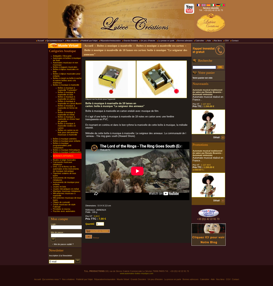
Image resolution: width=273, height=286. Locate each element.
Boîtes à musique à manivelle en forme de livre (67, 108)
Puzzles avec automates (64, 211)
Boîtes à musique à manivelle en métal (66, 113)
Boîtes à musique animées (65, 139)
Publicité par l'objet (89, 41)
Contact (235, 41)
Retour (95, 238)
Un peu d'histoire (148, 41)
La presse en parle (166, 41)
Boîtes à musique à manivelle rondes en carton (67, 125)
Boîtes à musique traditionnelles (67, 152)
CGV (227, 41)
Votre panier (206, 72)
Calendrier (199, 41)
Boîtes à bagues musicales (65, 67)
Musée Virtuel (68, 45)
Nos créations (72, 41)
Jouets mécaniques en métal (66, 189)
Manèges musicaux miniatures (66, 191)
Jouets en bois (59, 187)
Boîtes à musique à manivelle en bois (66, 93)
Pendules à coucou (61, 209)
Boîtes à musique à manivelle (66, 85)
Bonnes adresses (184, 41)
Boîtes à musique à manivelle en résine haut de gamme (68, 119)
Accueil (41, 41)
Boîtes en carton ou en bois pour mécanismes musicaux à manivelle (68, 132)
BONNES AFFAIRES (63, 156)
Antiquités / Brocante (62, 56)
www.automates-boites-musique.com (136, 273)
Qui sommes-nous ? (55, 41)
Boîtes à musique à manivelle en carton (66, 98)
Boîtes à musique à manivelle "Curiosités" (67, 89)
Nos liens (218, 41)
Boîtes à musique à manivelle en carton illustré (70, 102)
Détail (216, 137)
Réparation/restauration (110, 41)
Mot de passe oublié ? (64, 244)
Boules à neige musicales (64, 160)
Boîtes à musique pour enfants (66, 141)
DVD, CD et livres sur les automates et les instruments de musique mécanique (66, 168)
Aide (209, 41)
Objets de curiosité (61, 202)
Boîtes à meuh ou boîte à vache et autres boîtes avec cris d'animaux (67, 80)
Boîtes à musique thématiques (66, 150)
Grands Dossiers (131, 41)
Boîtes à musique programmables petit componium (62, 145)
